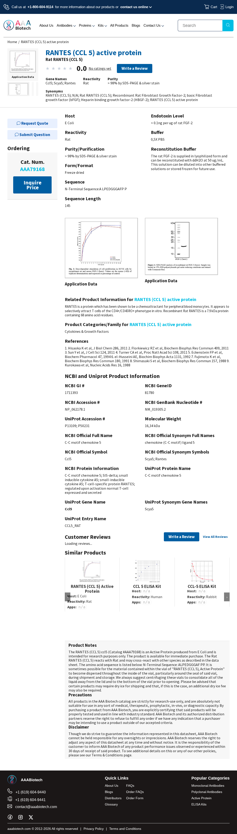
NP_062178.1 (75, 409)
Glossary (111, 804)
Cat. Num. (32, 165)
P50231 (84, 425)
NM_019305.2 (155, 409)
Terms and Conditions (125, 829)
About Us (46, 25)
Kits (101, 25)
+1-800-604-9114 (40, 7)
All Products (119, 25)
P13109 (70, 425)
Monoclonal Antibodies (207, 785)
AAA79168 (132, 652)
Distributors (113, 798)
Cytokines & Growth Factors (87, 331)
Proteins (85, 25)
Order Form (134, 798)
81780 (149, 392)
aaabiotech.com (19, 829)
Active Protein (201, 798)
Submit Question (34, 134)
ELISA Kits (198, 804)
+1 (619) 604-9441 (30, 800)
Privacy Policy (94, 829)
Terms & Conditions (107, 755)
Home (12, 41)
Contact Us (152, 25)
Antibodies (65, 25)
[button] (23, 62)
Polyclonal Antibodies (206, 792)
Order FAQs (135, 792)
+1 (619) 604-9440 (30, 792)
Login (229, 7)
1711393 (71, 392)
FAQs (130, 785)
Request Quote (34, 123)
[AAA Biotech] (17, 29)
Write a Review (135, 68)
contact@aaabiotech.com (35, 807)
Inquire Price (32, 185)
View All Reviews (215, 537)
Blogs (136, 25)
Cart (214, 7)
